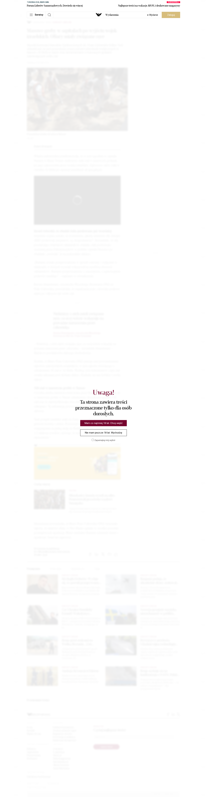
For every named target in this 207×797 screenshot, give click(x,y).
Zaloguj (171, 15)
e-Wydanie (152, 15)
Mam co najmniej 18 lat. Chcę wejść (104, 423)
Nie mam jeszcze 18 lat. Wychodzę (103, 432)
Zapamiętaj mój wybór (104, 440)
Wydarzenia (112, 15)
